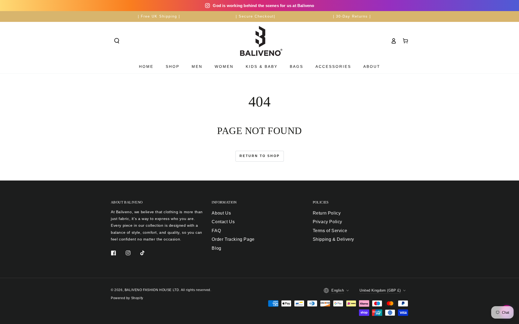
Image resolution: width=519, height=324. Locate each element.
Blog (216, 248)
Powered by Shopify (127, 298)
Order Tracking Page (233, 239)
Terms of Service (330, 230)
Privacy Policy (327, 221)
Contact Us (223, 221)
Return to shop (259, 156)
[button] (117, 41)
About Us (221, 213)
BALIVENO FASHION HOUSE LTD (152, 290)
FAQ (216, 230)
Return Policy (327, 213)
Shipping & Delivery (333, 239)
